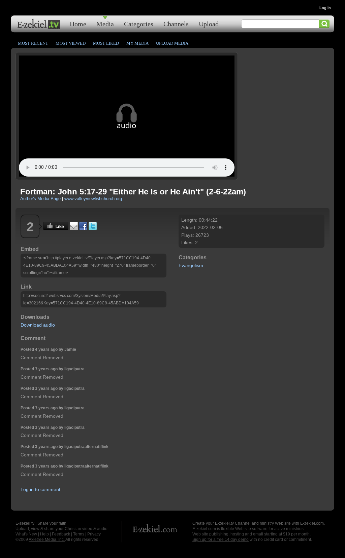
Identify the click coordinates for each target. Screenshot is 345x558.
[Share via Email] (74, 228)
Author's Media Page (40, 198)
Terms (78, 534)
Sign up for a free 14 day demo (220, 539)
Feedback (61, 534)
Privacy (94, 534)
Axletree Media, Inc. (47, 539)
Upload (209, 23)
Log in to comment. (41, 489)
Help (44, 534)
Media (105, 23)
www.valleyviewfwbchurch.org (93, 198)
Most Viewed (71, 43)
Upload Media (172, 43)
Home (78, 23)
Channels (176, 23)
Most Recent (33, 43)
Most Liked (106, 43)
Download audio (38, 325)
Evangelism (191, 265)
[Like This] (55, 228)
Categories (138, 23)
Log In (325, 8)
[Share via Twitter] (93, 228)
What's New (26, 534)
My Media (137, 43)
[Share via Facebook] (83, 228)
